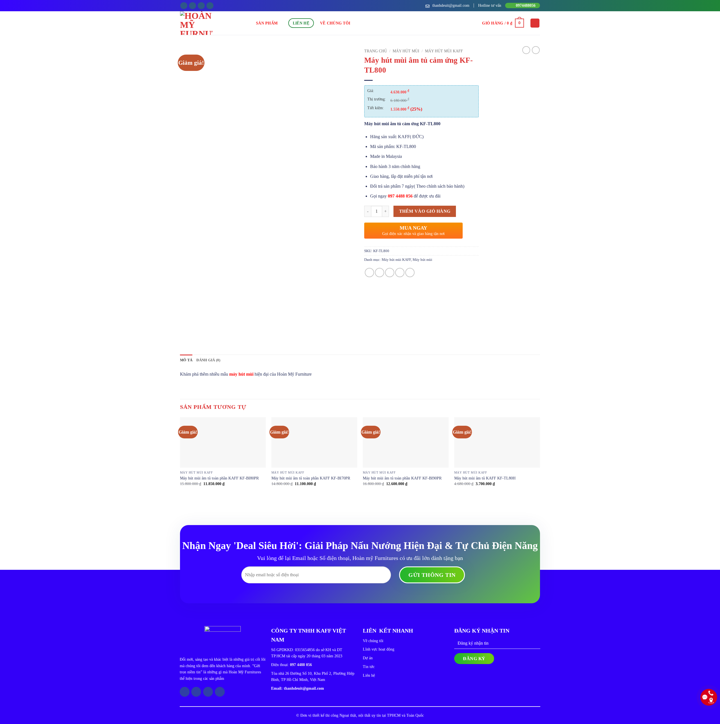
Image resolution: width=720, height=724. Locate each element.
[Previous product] (536, 50)
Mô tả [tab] (186, 360)
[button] (503, 23)
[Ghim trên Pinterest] (399, 272)
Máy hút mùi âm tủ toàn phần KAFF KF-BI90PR (402, 478)
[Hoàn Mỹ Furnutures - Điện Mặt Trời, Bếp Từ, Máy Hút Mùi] (218, 23)
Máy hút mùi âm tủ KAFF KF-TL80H (485, 478)
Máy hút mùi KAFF (444, 51)
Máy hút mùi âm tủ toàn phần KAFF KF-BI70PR (310, 478)
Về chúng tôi (335, 23)
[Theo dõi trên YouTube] (209, 5)
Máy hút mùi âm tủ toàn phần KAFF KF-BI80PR (219, 478)
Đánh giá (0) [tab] (208, 360)
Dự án (368, 658)
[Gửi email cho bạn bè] (389, 272)
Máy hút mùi (406, 51)
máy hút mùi (241, 374)
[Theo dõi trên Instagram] (192, 5)
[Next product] (526, 50)
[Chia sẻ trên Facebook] (369, 272)
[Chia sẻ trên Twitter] (379, 272)
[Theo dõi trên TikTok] (201, 5)
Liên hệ (301, 23)
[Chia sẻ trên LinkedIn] (410, 272)
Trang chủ (375, 51)
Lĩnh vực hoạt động (378, 649)
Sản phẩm (267, 23)
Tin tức (369, 667)
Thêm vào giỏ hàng (425, 211)
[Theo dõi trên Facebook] (183, 5)
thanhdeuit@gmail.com (304, 688)
